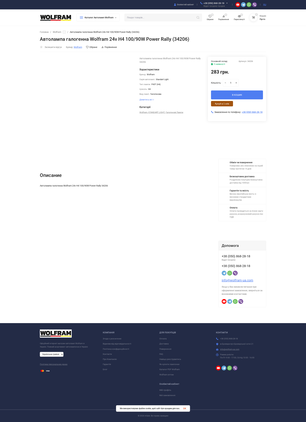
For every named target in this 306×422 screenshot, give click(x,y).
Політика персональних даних (53, 364)
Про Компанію (110, 359)
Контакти (107, 354)
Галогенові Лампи (174, 112)
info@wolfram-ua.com (237, 280)
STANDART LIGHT (156, 112)
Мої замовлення (167, 395)
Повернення (165, 349)
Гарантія (107, 364)
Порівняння (111, 47)
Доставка (164, 344)
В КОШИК (237, 95)
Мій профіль (165, 390)
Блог (105, 369)
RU (264, 5)
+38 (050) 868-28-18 (214, 3)
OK (184, 408)
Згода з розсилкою (112, 338)
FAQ (161, 354)
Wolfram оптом (166, 374)
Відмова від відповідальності (117, 344)
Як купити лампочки (169, 364)
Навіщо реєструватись (170, 359)
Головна (44, 32)
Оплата (163, 338)
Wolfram (57, 32)
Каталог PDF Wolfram (169, 369)
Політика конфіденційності (116, 349)
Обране (93, 47)
